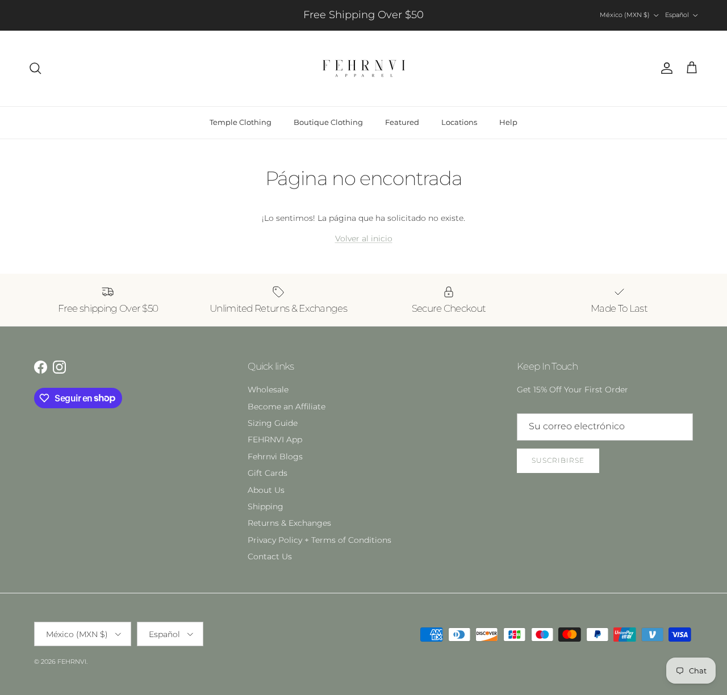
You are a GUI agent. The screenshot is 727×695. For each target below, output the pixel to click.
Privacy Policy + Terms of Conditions (319, 540)
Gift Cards (267, 473)
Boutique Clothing (328, 122)
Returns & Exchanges (289, 523)
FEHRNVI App (275, 439)
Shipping (265, 506)
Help (508, 122)
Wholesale (268, 389)
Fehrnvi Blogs (275, 456)
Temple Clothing (240, 122)
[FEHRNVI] (364, 68)
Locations (459, 122)
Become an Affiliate (286, 406)
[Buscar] (35, 68)
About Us (266, 490)
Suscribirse (558, 460)
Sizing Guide (273, 423)
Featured (402, 122)
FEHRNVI (71, 661)
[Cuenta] (664, 68)
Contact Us (270, 556)
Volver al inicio (363, 238)
